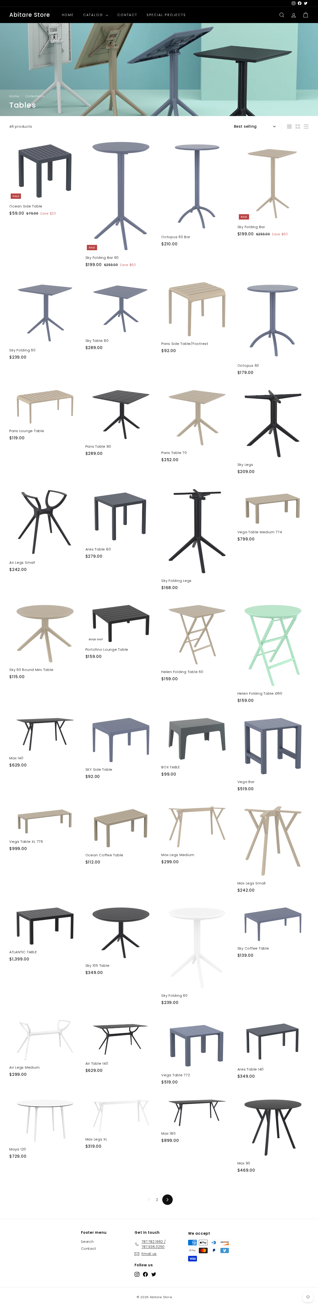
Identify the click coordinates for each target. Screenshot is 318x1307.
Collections (34, 96)
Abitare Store (29, 15)
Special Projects (166, 15)
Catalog (94, 15)
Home (68, 15)
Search (87, 1241)
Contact (127, 15)
